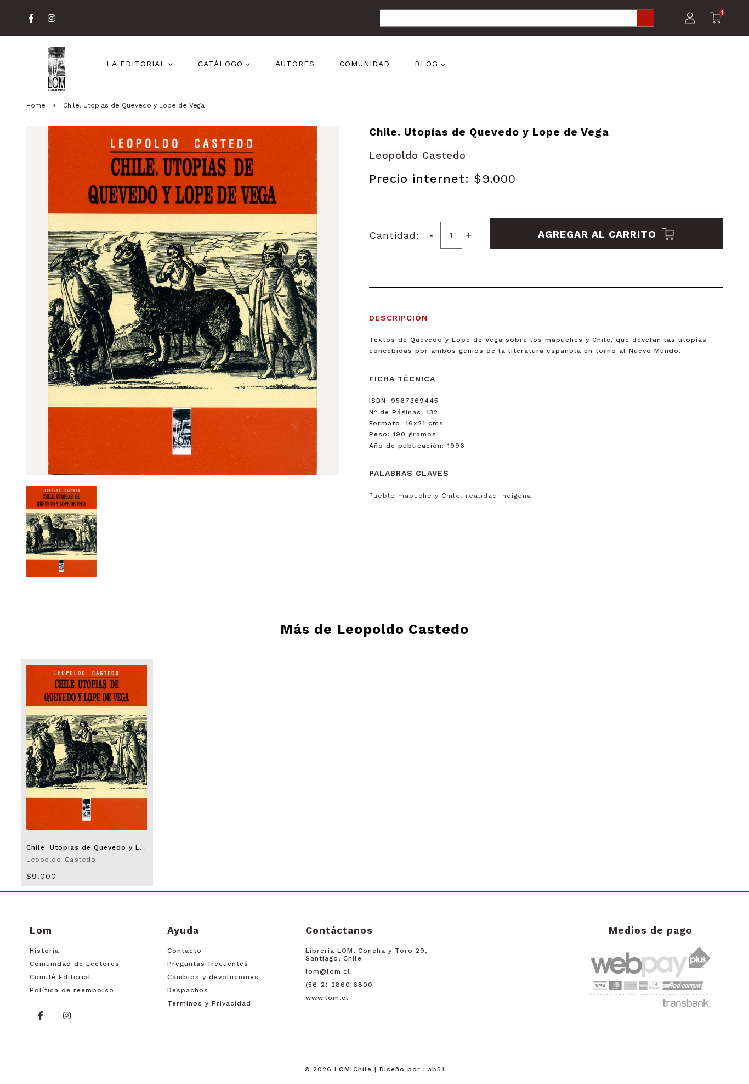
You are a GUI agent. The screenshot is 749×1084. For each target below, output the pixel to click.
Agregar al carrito (599, 233)
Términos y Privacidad (209, 1003)
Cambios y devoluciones (213, 977)
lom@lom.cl (327, 971)
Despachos (187, 990)
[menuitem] (139, 63)
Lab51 (434, 1069)
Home (36, 105)
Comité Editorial (60, 977)
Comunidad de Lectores (75, 964)
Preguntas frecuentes (207, 964)
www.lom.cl (327, 998)
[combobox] (517, 19)
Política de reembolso (72, 990)
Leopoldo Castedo (417, 155)
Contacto (184, 950)
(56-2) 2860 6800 (339, 984)
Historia (44, 950)
